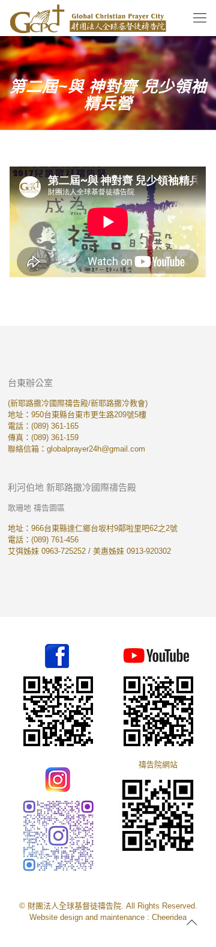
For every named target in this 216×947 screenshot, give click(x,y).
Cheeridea (169, 917)
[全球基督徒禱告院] (88, 18)
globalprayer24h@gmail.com (96, 448)
